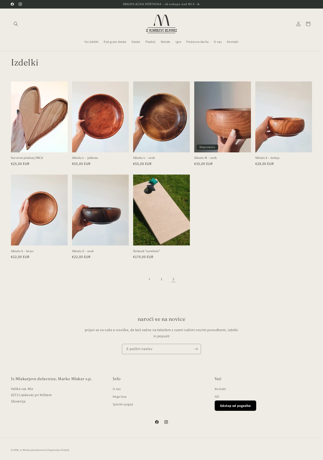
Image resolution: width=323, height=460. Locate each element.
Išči (217, 397)
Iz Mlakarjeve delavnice (33, 449)
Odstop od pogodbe (235, 406)
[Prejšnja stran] (149, 279)
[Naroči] (196, 349)
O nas (117, 389)
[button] (16, 24)
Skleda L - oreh (144, 157)
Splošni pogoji (123, 404)
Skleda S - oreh (83, 251)
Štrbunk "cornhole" (146, 251)
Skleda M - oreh (205, 157)
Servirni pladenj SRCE (27, 157)
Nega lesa (119, 397)
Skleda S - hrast (22, 251)
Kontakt (220, 389)
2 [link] (173, 279)
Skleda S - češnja (267, 157)
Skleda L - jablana (85, 157)
